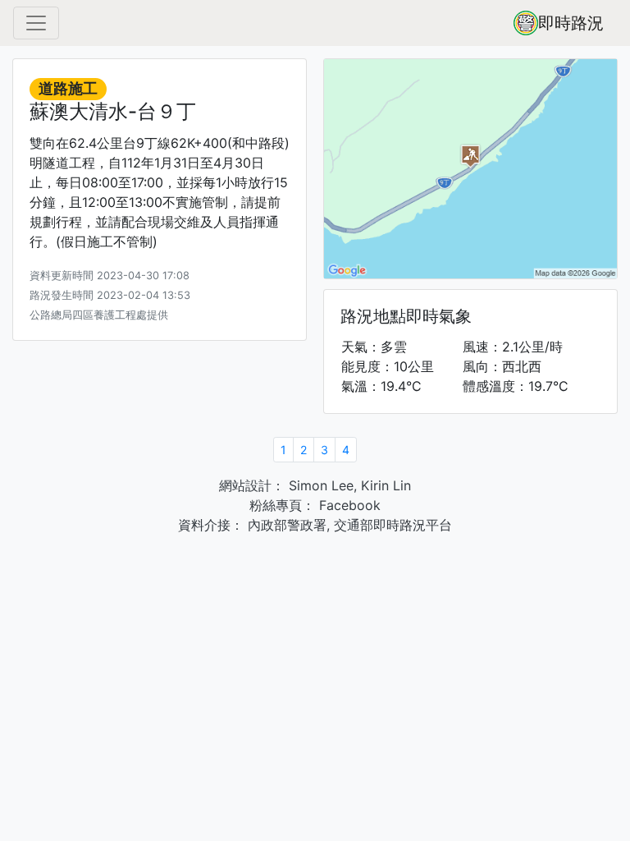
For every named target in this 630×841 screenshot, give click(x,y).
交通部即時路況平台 (393, 525)
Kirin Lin (386, 485)
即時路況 (571, 23)
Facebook (348, 505)
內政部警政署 (285, 525)
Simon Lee (319, 485)
